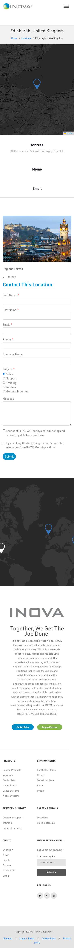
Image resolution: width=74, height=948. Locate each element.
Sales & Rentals (46, 822)
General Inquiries (17, 391)
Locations (26, 38)
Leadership (9, 870)
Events (6, 860)
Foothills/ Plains (46, 770)
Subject (7, 369)
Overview (8, 849)
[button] (37, 84)
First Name (10, 295)
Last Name (9, 310)
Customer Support (13, 817)
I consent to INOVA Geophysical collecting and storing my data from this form (35, 433)
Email (6, 324)
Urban (40, 790)
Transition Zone (46, 780)
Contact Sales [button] (23, 727)
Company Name (13, 354)
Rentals (11, 387)
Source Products (12, 770)
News (6, 855)
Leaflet (69, 133)
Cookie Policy (49, 938)
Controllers (9, 780)
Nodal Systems (11, 795)
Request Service (12, 828)
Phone (7, 339)
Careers (7, 865)
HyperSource (10, 785)
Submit (9, 456)
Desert (41, 775)
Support (11, 378)
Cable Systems (11, 790)
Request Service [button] (49, 727)
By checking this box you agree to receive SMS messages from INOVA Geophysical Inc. (35, 445)
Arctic (40, 785)
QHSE (6, 875)
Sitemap (8, 938)
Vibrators (8, 775)
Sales (9, 374)
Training (11, 383)
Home (14, 38)
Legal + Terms (27, 938)
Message (8, 398)
